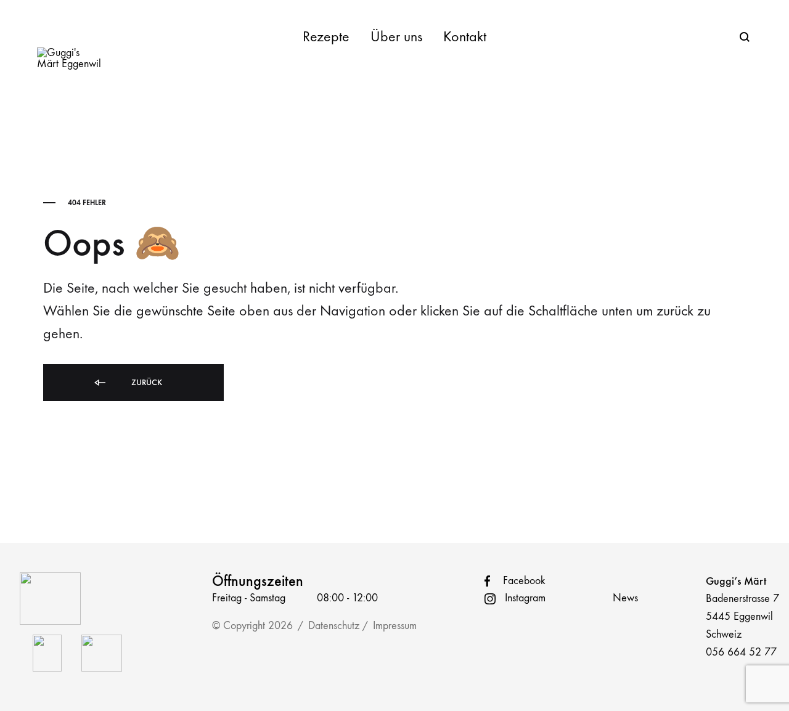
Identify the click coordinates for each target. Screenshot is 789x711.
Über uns (396, 36)
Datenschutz (333, 625)
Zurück (145, 382)
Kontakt (464, 36)
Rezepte (326, 36)
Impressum (395, 625)
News (625, 597)
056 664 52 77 (741, 652)
